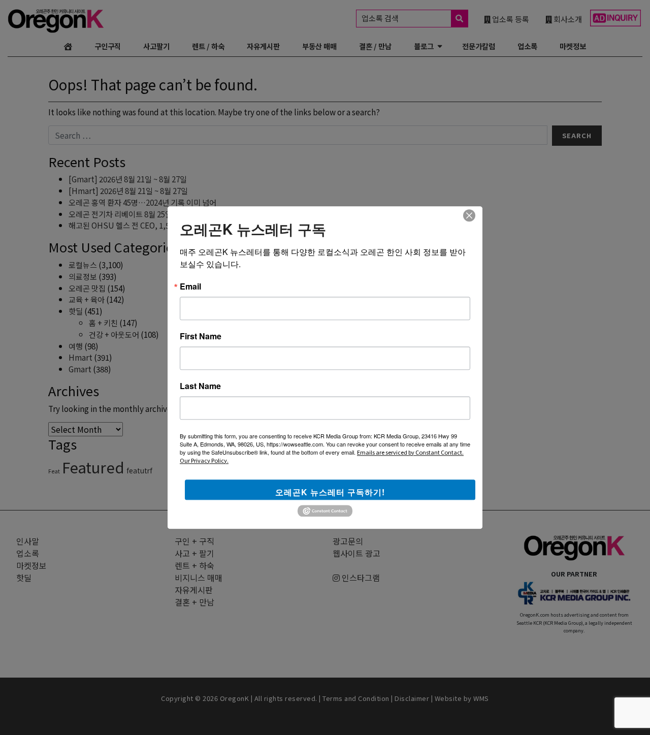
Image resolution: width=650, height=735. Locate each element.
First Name (200, 336)
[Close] (469, 215)
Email (190, 286)
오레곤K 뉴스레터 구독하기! (330, 492)
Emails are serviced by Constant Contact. (410, 452)
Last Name (200, 386)
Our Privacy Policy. (204, 460)
